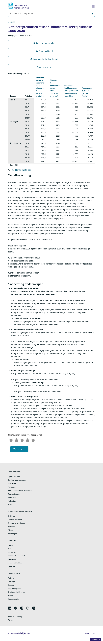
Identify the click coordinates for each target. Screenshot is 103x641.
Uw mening (96, 639)
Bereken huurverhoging (17, 480)
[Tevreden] (27, 440)
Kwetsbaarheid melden (17, 592)
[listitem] (10, 608)
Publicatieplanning (15, 617)
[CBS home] (18, 5)
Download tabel (46, 51)
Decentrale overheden (16, 523)
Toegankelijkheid (14, 589)
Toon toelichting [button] (44, 67)
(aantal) (87, 92)
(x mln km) (55, 88)
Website (11, 578)
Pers (9, 549)
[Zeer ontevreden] (11, 440)
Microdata (11, 487)
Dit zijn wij (12, 552)
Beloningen (12, 534)
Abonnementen (14, 599)
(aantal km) (71, 91)
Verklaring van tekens (21, 170)
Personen (11, 527)
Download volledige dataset (45, 59)
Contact (11, 545)
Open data (12, 483)
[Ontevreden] (16, 440)
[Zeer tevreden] (33, 440)
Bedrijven (11, 516)
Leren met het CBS (15, 563)
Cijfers (12, 22)
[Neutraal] (22, 440)
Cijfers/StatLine (14, 476)
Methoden (12, 501)
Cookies (11, 585)
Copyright (11, 581)
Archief (10, 596)
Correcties (12, 566)
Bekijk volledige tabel (45, 43)
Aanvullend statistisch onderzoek (20, 490)
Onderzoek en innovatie (17, 556)
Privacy (10, 530)
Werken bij (12, 559)
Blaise (10, 504)
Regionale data (13, 494)
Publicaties (12, 497)
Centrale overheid (15, 520)
